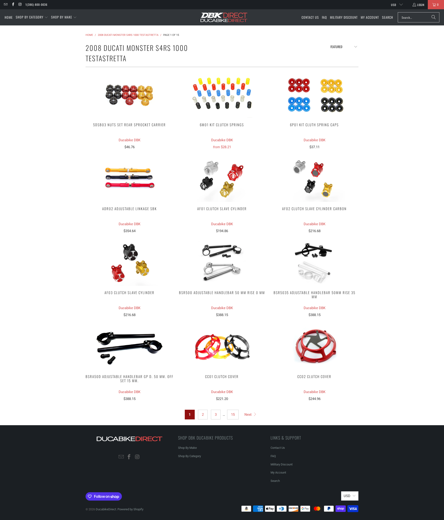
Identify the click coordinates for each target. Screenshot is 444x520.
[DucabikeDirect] (223, 17)
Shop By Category (189, 456)
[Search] (433, 17)
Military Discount (282, 464)
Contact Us (278, 447)
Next (248, 414)
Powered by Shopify (130, 509)
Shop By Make (187, 447)
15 (233, 414)
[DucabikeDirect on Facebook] (13, 4)
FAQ (273, 456)
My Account (278, 472)
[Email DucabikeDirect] (5, 4)
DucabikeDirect (106, 509)
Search (275, 481)
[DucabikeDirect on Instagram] (20, 4)
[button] (32, 17)
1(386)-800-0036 (36, 4)
